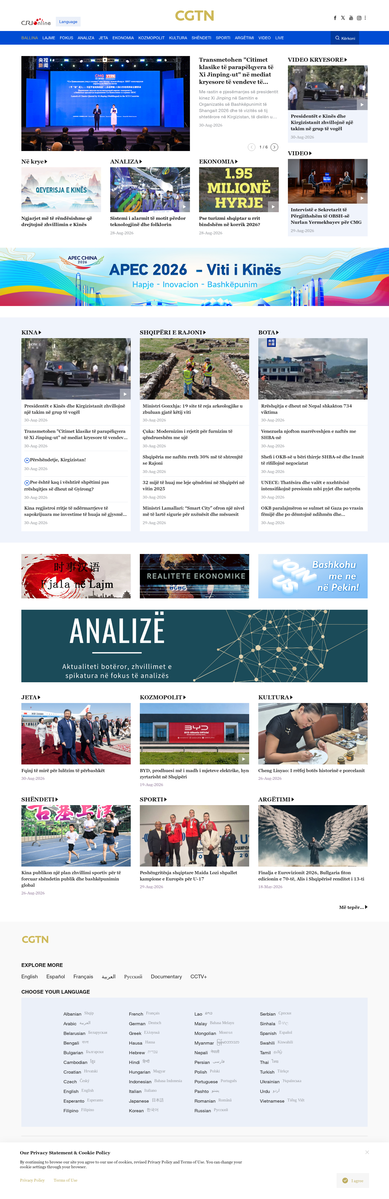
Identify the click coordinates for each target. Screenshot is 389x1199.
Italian (143, 1091)
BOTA (266, 332)
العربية (109, 976)
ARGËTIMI (274, 799)
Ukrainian (280, 1081)
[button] (251, 147)
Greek (144, 1033)
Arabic (77, 1023)
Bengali (76, 1043)
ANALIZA (124, 161)
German (145, 1023)
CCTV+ (199, 976)
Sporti (151, 799)
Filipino (79, 1110)
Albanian (79, 1014)
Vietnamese (282, 1101)
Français (83, 976)
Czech (76, 1081)
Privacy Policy (32, 1180)
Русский (133, 976)
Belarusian (85, 1033)
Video (298, 153)
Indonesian (155, 1081)
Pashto (207, 1091)
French (144, 1014)
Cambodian (79, 1062)
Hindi (139, 1062)
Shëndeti (37, 799)
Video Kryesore (315, 59)
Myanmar (217, 1043)
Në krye (32, 161)
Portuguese (216, 1081)
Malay (214, 1023)
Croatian (81, 1072)
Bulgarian (84, 1052)
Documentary (166, 976)
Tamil (271, 1052)
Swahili (276, 1043)
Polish (207, 1072)
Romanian (213, 1101)
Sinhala (274, 1023)
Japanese (146, 1101)
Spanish (276, 1033)
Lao (203, 1014)
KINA (29, 332)
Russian (211, 1110)
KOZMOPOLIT (161, 697)
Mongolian (213, 1033)
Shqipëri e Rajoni (171, 332)
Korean (144, 1110)
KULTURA (273, 697)
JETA (29, 697)
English (29, 976)
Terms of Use (65, 1180)
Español (55, 976)
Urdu (270, 1091)
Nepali (207, 1052)
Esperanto (83, 1101)
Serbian (275, 1014)
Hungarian (147, 1072)
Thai (269, 1062)
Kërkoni (348, 38)
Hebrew (143, 1052)
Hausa (142, 1043)
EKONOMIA (216, 161)
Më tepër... (351, 907)
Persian (210, 1062)
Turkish (274, 1072)
